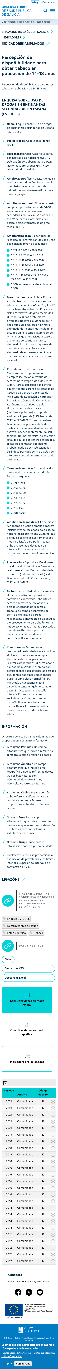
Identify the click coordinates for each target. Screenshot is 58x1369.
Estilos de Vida (16, 933)
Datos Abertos (31, 945)
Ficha (8, 959)
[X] (29, 1293)
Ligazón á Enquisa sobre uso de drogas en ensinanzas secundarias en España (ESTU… (36, 900)
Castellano (48, 2)
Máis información (11, 1356)
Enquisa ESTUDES (18, 919)
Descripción (9, 22)
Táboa (20, 22)
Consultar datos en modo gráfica (27, 1032)
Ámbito (22, 1094)
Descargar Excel (15, 978)
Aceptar (7, 1363)
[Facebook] (18, 1293)
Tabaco (38, 933)
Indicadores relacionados (27, 1062)
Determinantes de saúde (22, 926)
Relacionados (42, 22)
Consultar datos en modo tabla (27, 1003)
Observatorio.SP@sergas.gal (32, 1282)
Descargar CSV (14, 968)
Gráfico (29, 22)
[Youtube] (39, 1293)
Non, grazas (23, 1363)
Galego (35, 2)
